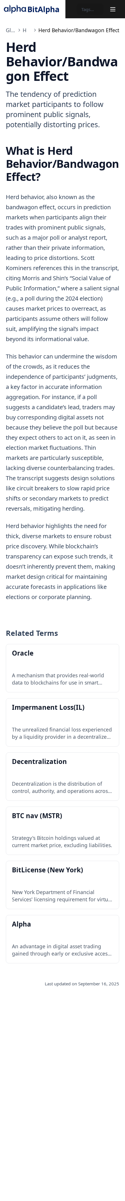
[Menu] (112, 9)
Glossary (11, 30)
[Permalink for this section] (46, 176)
